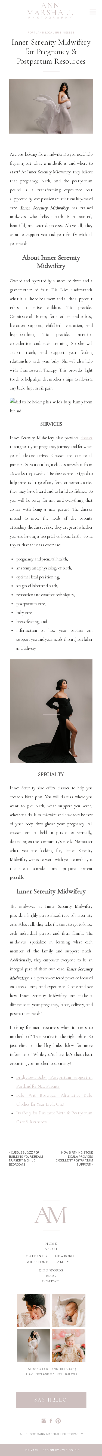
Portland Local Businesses (50, 32)
